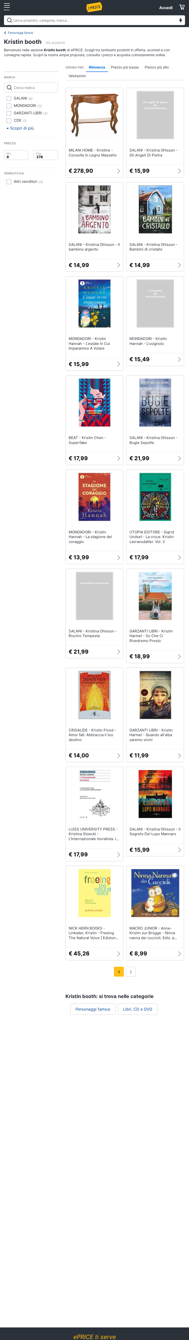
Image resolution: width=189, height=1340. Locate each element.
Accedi (166, 7)
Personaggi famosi (20, 32)
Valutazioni (77, 76)
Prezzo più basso (125, 67)
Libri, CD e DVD (137, 1009)
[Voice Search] (181, 20)
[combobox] (94, 20)
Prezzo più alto (157, 67)
